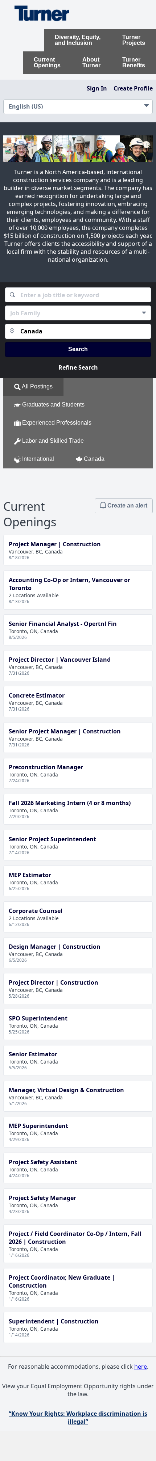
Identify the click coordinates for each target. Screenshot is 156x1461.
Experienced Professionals (56, 423)
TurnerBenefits (133, 62)
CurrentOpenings (47, 62)
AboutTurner (91, 62)
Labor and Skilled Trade (52, 441)
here (140, 1367)
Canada (93, 459)
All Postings (37, 387)
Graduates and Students (53, 405)
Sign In (97, 88)
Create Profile (133, 88)
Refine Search (78, 367)
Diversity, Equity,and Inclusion (77, 40)
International (37, 459)
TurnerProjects (133, 40)
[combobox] (78, 294)
